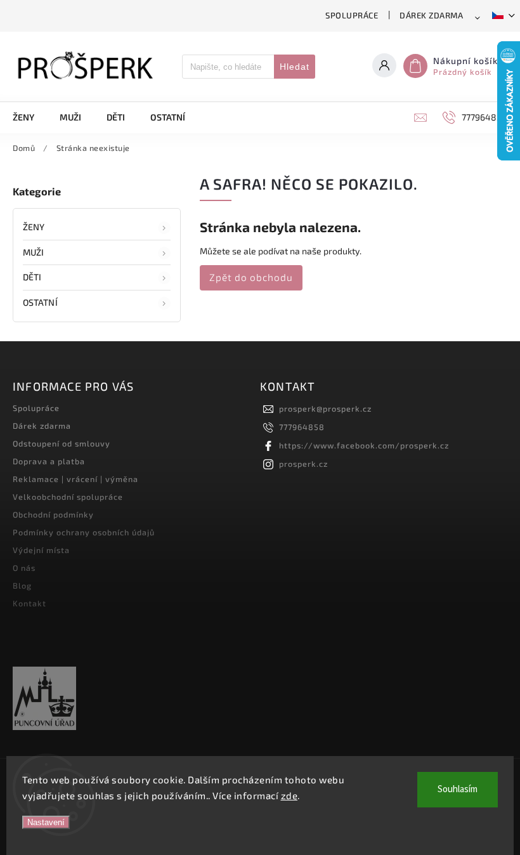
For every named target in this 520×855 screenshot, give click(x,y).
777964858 (302, 427)
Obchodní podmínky (53, 514)
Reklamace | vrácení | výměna (75, 479)
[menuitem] (30, 117)
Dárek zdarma (431, 15)
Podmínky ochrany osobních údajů (84, 532)
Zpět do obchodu (251, 277)
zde (289, 795)
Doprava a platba (49, 461)
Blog (22, 585)
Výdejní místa (41, 550)
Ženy (33, 226)
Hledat (294, 67)
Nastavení (46, 822)
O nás (24, 568)
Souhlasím (458, 789)
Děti (32, 276)
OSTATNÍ (40, 302)
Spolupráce (351, 15)
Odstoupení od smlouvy (61, 443)
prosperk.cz (303, 464)
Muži (33, 252)
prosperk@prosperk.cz (325, 408)
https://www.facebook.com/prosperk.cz (364, 445)
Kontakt (29, 603)
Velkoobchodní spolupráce (68, 497)
